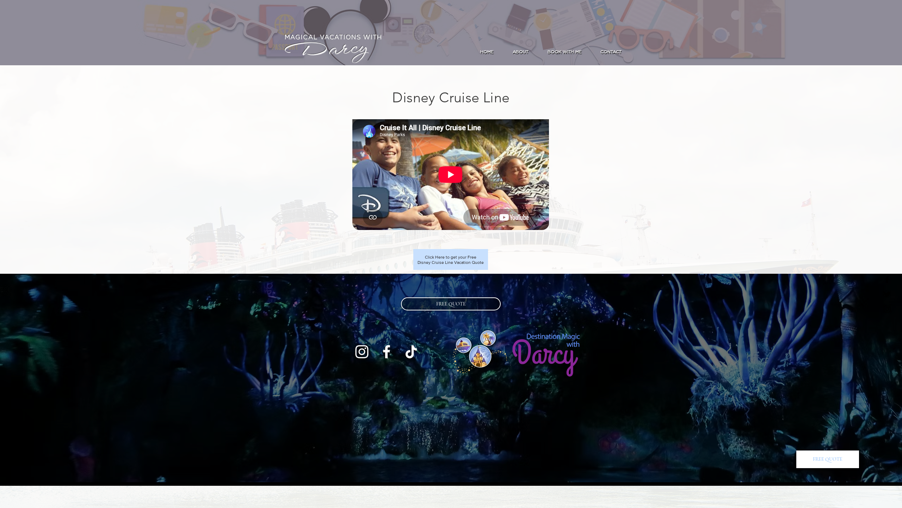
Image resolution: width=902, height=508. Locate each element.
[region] (450, 259)
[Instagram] (887, 309)
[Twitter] (887, 294)
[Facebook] (887, 279)
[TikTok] (411, 352)
